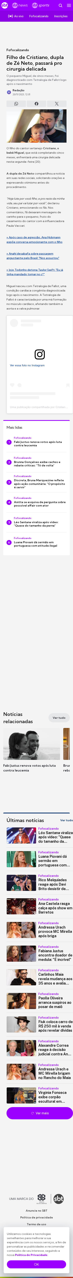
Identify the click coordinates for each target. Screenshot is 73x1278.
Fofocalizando (17, 50)
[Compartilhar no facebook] (36, 103)
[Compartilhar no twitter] (57, 103)
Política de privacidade (36, 1217)
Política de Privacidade (31, 1255)
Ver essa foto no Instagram (27, 365)
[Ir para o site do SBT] (59, 1199)
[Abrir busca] (60, 5)
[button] (31, 754)
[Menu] (69, 5)
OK (36, 1264)
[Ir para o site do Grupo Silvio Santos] (30, 1199)
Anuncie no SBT (36, 1210)
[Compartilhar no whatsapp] (16, 103)
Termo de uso (36, 1224)
